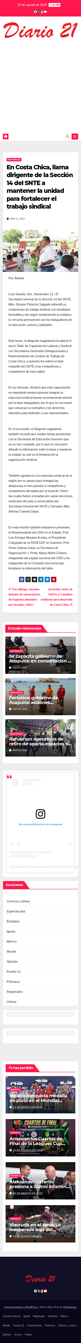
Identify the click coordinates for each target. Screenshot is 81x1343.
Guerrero (52, 1316)
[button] (67, 136)
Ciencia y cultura (18, 901)
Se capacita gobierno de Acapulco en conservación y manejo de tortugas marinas (40, 660)
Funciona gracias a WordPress (21, 1307)
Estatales (13, 921)
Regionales (14, 160)
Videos (11, 1001)
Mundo (11, 951)
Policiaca (13, 981)
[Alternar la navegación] (75, 136)
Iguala (11, 931)
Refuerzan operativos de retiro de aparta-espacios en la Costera (40, 743)
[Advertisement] (40, 85)
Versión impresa (11, 1316)
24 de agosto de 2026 (28, 1107)
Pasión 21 (14, 971)
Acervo (18, 1334)
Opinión (12, 961)
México (12, 941)
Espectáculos (16, 911)
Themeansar (69, 1307)
